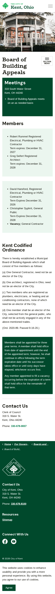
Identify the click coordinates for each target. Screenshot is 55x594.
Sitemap (7, 519)
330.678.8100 (18, 503)
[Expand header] (50, 6)
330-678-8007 (19, 426)
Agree (9, 587)
